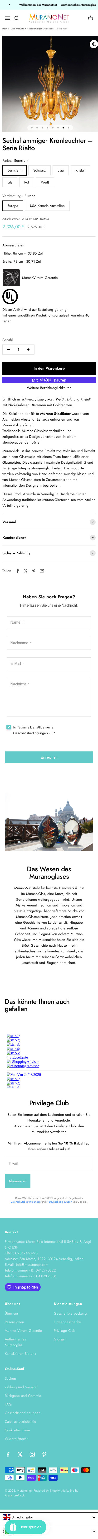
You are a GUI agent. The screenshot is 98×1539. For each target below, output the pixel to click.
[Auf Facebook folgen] (8, 1454)
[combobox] (49, 1517)
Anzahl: (8, 339)
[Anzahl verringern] (9, 349)
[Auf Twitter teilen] (26, 571)
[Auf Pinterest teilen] (34, 571)
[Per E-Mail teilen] (42, 571)
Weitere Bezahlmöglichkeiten (49, 387)
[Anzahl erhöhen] (28, 349)
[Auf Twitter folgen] (20, 1454)
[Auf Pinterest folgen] (44, 1454)
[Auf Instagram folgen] (32, 1454)
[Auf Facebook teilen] (18, 571)
